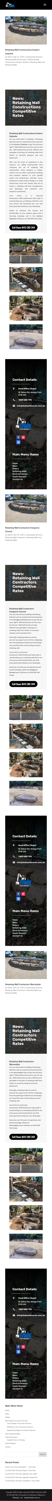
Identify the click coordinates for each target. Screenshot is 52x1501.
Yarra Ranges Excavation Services (19, 1423)
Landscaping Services (33, 57)
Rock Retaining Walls (12, 1434)
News (15, 466)
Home (7, 1410)
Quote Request (19, 476)
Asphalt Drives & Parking (16, 1440)
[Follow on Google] (18, 442)
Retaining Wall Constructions (16, 59)
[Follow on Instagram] (23, 437)
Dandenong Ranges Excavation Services (21, 1430)
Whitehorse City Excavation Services (20, 1427)
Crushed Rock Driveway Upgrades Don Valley (21, 1474)
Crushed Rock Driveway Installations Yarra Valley (22, 1481)
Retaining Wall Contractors (15, 537)
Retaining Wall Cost (37, 62)
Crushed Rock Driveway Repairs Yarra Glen (20, 1470)
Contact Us (18, 479)
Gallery (15, 468)
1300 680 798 (25, 400)
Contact (8, 1447)
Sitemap (15, 1498)
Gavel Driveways (20, 474)
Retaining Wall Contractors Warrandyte (23, 984)
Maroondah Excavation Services (16, 1421)
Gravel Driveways (11, 1437)
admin (9, 57)
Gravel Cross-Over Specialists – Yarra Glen (20, 1467)
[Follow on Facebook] (18, 437)
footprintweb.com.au (32, 1498)
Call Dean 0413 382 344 (23, 227)
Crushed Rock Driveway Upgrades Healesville (21, 1477)
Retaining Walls (11, 65)
